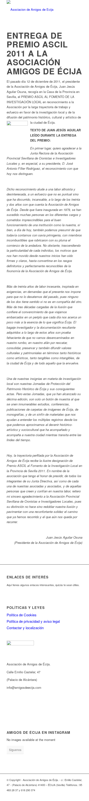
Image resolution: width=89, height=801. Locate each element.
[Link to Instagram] (50, 795)
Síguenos (15, 750)
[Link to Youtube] (71, 795)
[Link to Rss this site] (36, 795)
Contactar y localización (25, 627)
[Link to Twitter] (64, 795)
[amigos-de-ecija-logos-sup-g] (37, 9)
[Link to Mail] (57, 795)
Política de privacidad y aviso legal (33, 621)
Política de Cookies (22, 614)
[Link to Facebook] (43, 795)
